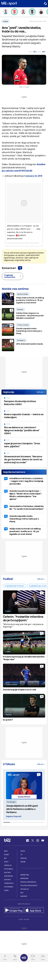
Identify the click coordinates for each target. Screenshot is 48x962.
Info (6, 851)
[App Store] (34, 910)
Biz (5, 858)
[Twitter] (32, 840)
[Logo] (9, 3)
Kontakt (24, 896)
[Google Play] (13, 910)
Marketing (25, 875)
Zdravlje (8, 865)
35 (42, 696)
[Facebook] (27, 840)
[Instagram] (37, 840)
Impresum (24, 878)
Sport (6, 855)
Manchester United (27, 243)
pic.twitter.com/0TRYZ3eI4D (17, 170)
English (24, 858)
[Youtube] (42, 840)
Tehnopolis (9, 883)
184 (11, 325)
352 (5, 478)
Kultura (7, 872)
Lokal (6, 890)
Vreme (23, 862)
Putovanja (8, 869)
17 (39, 774)
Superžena (8, 876)
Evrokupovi (21, 340)
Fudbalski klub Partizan (14, 586)
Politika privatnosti (29, 885)
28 (12, 310)
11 (11, 341)
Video (23, 851)
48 (20, 268)
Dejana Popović (14, 816)
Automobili (8, 887)
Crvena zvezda (23, 325)
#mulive (41, 164)
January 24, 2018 (34, 175)
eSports (7, 880)
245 (5, 506)
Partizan (20, 309)
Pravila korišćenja (28, 882)
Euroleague (11, 802)
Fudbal (5, 21)
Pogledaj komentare (9, 276)
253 (5, 491)
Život (6, 862)
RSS (22, 893)
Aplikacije (25, 889)
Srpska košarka (22, 294)
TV (21, 855)
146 (11, 295)
